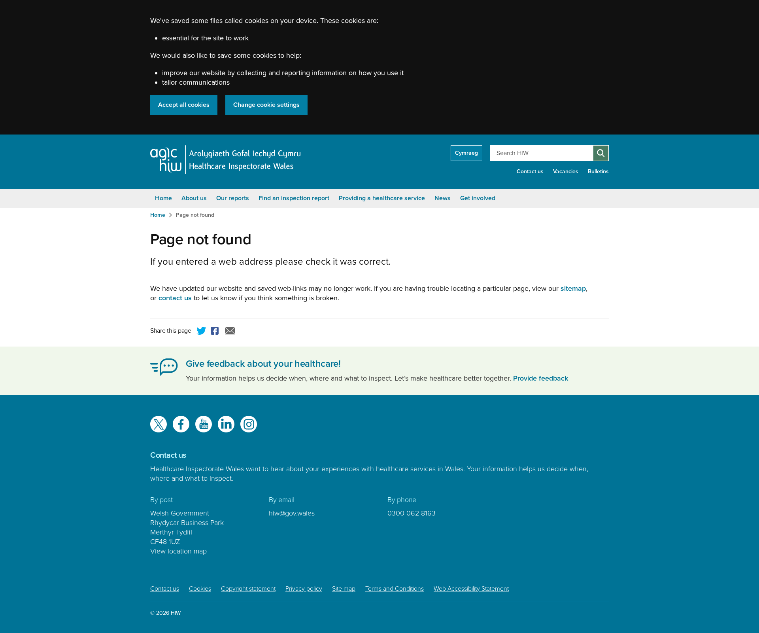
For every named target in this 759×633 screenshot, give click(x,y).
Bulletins (598, 171)
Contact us (530, 171)
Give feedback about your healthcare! (263, 364)
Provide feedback (540, 378)
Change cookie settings (266, 105)
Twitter (201, 332)
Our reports (232, 198)
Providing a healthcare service (382, 198)
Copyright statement (248, 589)
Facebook (216, 332)
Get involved (477, 198)
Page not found (195, 215)
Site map (343, 589)
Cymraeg (466, 153)
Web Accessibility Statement (471, 589)
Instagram (248, 424)
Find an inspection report (294, 198)
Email (230, 332)
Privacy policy (303, 589)
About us (194, 198)
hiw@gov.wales (292, 513)
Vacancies (565, 171)
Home (163, 198)
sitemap (573, 288)
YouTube (203, 424)
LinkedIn (226, 424)
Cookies (200, 589)
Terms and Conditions (394, 589)
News (442, 198)
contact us (175, 298)
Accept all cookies (184, 105)
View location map (178, 551)
